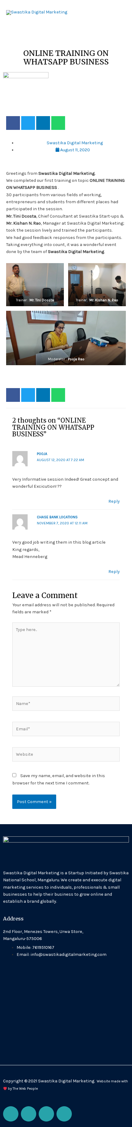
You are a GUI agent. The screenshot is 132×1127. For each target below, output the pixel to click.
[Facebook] (10, 1113)
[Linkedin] (64, 1113)
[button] (13, 123)
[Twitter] (46, 1113)
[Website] (66, 755)
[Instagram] (28, 1113)
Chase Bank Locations (57, 517)
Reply (114, 501)
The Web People (25, 1088)
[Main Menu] (119, 12)
